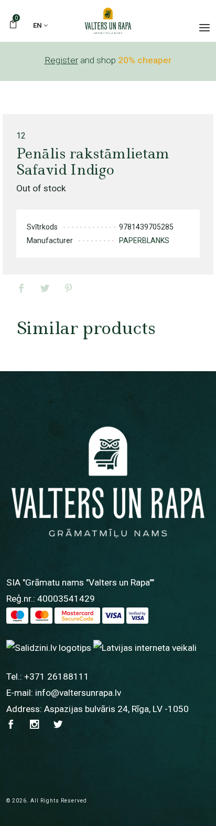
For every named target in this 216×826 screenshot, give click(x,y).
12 (21, 136)
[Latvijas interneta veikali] (145, 648)
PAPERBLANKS (144, 240)
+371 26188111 (56, 676)
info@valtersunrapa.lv (78, 692)
